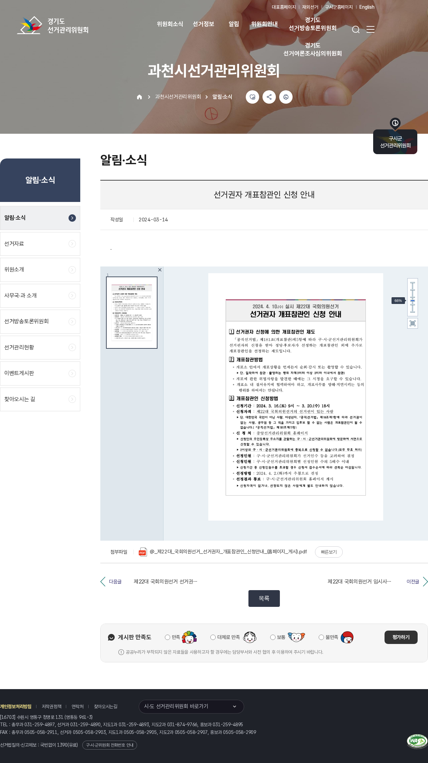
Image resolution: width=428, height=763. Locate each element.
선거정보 (203, 23)
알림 (234, 23)
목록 (264, 598)
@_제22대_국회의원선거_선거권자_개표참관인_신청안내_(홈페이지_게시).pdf (228, 552)
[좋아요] (252, 97)
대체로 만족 (228, 637)
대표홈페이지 (284, 7)
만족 (176, 637)
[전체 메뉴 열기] (370, 29)
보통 (281, 637)
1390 (62, 745)
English (366, 7)
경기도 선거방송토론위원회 (312, 23)
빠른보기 (329, 552)
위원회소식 (170, 23)
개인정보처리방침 (15, 706)
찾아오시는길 (105, 706)
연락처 (77, 706)
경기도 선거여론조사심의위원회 (313, 49)
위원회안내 (264, 23)
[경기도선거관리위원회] (73, 25)
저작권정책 (52, 706)
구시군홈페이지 (339, 7)
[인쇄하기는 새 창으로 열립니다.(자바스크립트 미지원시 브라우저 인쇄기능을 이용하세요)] (286, 97)
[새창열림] (417, 741)
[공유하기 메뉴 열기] (269, 97)
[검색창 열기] (355, 29)
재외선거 (310, 7)
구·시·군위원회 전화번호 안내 (109, 745)
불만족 (332, 637)
